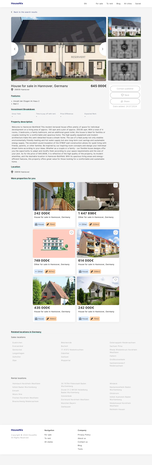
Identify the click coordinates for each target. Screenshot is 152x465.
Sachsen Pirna (116, 346)
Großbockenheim (117, 359)
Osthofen (16, 357)
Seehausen (66, 407)
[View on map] (124, 68)
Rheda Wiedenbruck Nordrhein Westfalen (123, 351)
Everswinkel (17, 346)
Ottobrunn (114, 393)
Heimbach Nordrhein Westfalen (26, 383)
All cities (128, 3)
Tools (80, 449)
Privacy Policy (84, 435)
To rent (109, 3)
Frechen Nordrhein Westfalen (25, 398)
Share (126, 101)
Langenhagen (18, 353)
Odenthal (65, 353)
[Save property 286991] (71, 232)
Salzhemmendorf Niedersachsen (117, 364)
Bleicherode (66, 342)
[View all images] (124, 47)
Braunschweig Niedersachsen (25, 401)
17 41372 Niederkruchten (72, 350)
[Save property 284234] (71, 185)
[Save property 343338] (115, 185)
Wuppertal (65, 360)
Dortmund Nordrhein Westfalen (75, 399)
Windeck (113, 383)
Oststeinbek (66, 396)
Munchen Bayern (68, 403)
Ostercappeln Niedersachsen (122, 342)
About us (82, 438)
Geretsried (17, 350)
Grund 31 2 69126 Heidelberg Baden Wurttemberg (74, 391)
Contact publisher (125, 89)
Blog (119, 3)
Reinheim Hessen (117, 409)
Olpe (14, 360)
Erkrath (15, 391)
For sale (99, 3)
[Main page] (21, 3)
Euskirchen (17, 342)
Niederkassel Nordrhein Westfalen (120, 404)
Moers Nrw (17, 394)
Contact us (83, 442)
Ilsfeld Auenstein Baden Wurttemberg (120, 398)
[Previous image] (14, 49)
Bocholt (64, 346)
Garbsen (65, 357)
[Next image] (102, 49)
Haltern (113, 356)
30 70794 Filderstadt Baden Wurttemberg (73, 384)
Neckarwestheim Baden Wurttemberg (120, 388)
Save (127, 95)
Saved (138, 3)
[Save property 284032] (115, 279)
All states (49, 442)
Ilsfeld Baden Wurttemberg (24, 387)
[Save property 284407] (115, 232)
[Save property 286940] (71, 279)
